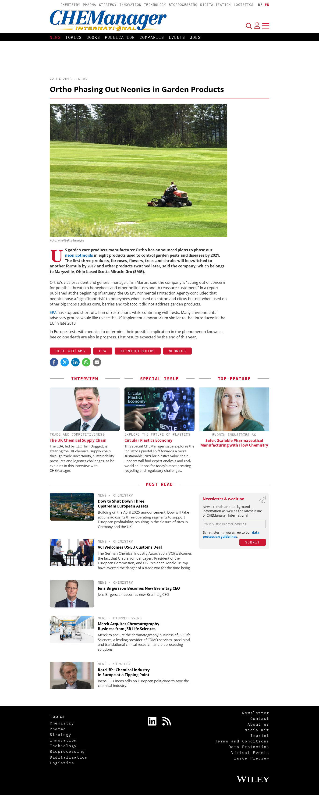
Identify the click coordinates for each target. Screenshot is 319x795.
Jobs (195, 37)
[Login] (257, 25)
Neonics (177, 351)
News (55, 37)
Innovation (130, 5)
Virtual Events (250, 752)
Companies (151, 37)
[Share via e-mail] (97, 362)
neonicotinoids (79, 255)
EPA (53, 312)
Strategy (108, 5)
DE (260, 5)
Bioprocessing (183, 5)
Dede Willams (70, 351)
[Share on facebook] (54, 362)
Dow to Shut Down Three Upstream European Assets (123, 504)
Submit (252, 542)
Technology (155, 5)
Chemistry (70, 5)
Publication (120, 37)
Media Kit (257, 730)
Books (93, 37)
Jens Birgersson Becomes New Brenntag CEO (139, 588)
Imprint (259, 735)
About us (258, 724)
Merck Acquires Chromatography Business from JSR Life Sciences (128, 626)
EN (267, 5)
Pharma (89, 5)
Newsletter (255, 712)
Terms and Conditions (242, 741)
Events (177, 37)
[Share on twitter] (64, 362)
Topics (73, 37)
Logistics (244, 5)
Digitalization (215, 5)
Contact (259, 718)
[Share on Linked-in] (75, 362)
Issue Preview (251, 758)
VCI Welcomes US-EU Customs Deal (130, 547)
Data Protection (249, 746)
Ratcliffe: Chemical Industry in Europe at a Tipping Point (124, 672)
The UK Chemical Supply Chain (78, 440)
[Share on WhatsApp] (86, 362)
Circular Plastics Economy (148, 440)
